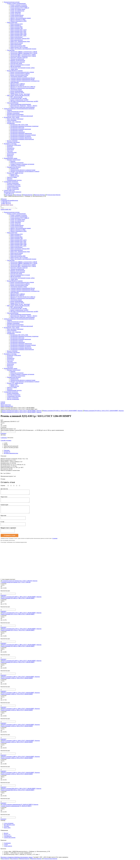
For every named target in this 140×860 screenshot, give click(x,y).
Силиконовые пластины (14, 186)
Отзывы (7, 451)
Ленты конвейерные (12, 102)
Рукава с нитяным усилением (18, 5)
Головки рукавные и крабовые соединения (22, 164)
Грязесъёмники (14, 82)
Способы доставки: (6, 440)
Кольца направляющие (16, 91)
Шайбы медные (14, 175)
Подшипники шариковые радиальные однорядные (24, 126)
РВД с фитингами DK (16, 97)
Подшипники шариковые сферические (21, 133)
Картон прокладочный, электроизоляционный (20, 116)
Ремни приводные (12, 22)
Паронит (9, 110)
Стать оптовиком (8, 823)
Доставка (11, 192)
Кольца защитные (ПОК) (17, 92)
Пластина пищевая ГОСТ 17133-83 (20, 64)
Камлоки (12, 161)
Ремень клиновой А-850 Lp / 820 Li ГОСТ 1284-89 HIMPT (17, 742)
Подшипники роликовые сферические (21, 137)
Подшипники (11, 123)
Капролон (10, 146)
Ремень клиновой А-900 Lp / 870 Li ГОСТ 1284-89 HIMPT (17, 758)
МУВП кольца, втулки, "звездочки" (20, 94)
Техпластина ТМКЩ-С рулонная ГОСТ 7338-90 (23, 51)
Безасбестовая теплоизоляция (15, 114)
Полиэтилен (10, 154)
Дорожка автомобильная (17, 59)
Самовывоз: (4, 437)
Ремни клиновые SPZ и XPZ (18, 31)
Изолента (9, 178)
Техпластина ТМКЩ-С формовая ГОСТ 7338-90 (23, 53)
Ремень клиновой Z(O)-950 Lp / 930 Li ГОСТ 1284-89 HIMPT (18, 662)
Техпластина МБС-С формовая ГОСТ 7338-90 (23, 56)
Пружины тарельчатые (13, 142)
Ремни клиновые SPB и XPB (18, 34)
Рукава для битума (15, 13)
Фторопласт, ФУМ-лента (14, 145)
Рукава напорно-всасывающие (18, 6)
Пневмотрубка (14, 168)
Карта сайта (7, 827)
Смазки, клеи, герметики (14, 121)
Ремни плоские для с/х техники (19, 47)
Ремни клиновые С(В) (16, 28)
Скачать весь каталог (9, 837)
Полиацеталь (10, 148)
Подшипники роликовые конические (20, 129)
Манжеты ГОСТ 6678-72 (17, 85)
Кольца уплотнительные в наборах (20, 73)
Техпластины (11, 50)
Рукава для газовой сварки (17, 9)
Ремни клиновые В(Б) (16, 27)
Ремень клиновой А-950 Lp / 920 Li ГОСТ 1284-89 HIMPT (17, 774)
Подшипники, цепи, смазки (11, 117)
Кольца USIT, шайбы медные (15, 173)
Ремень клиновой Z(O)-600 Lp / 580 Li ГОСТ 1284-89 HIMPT (18, 598)
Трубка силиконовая (12, 187)
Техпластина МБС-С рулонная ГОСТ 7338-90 (23, 54)
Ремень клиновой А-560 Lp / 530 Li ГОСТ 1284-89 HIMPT (17, 678)
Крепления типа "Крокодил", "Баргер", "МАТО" (23, 105)
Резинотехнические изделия (11, 2)
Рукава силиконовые (13, 183)
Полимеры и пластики (10, 143)
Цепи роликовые (11, 120)
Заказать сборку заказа (7, 204)
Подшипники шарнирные (17, 132)
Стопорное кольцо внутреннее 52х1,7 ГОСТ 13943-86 (15, 582)
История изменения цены (11, 453)
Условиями (54, 538)
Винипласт (10, 155)
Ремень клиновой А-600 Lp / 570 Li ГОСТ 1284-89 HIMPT (17, 694)
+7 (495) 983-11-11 (9, 193)
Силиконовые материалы (11, 181)
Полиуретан (10, 149)
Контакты (6, 192)
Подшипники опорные (16, 130)
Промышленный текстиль (14, 180)
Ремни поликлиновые (16, 37)
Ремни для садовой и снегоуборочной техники (23, 48)
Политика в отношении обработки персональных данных (17, 857)
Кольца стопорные (12, 140)
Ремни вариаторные (15, 44)
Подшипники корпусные (17, 127)
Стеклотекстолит (12, 152)
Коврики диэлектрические (17, 60)
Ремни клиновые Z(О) (16, 24)
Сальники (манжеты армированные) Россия (22, 78)
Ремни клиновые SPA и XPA (18, 32)
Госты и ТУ (7, 834)
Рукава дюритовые (15, 12)
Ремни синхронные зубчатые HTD (19, 38)
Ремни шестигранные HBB (17, 45)
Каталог (6, 833)
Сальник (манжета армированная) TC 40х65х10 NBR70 (16, 806)
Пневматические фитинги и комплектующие (22, 170)
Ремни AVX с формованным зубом (20, 41)
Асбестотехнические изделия (15, 111)
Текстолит (10, 151)
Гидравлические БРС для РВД (18, 98)
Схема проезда (8, 846)
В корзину (3, 433)
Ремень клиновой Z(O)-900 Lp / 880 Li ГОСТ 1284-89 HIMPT (18, 646)
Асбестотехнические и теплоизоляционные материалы (19, 108)
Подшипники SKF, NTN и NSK (19, 124)
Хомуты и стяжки (12, 177)
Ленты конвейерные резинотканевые (20, 104)
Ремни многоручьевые (16, 43)
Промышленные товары (10, 158)
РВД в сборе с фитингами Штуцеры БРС (18, 95)
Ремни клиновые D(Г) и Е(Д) (18, 29)
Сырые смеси (14, 69)
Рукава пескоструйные (16, 16)
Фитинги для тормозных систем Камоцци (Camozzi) (24, 171)
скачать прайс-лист (6, 209)
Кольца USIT (14, 174)
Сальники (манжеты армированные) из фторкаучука (24, 81)
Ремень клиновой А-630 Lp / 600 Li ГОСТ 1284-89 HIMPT (17, 710)
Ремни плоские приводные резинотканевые (22, 107)
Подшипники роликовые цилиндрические (22, 139)
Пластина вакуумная (16, 63)
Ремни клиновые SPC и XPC (18, 35)
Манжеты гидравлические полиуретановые (22, 88)
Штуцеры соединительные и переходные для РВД (24, 101)
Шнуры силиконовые (13, 189)
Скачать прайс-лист (9, 190)
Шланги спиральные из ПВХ (18, 21)
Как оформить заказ (9, 824)
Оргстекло (10, 156)
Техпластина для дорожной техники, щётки (22, 67)
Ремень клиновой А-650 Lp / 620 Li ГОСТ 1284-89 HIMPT (17, 726)
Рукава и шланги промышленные (16, 3)
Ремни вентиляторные (16, 40)
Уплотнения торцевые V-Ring (18, 76)
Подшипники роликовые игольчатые (20, 136)
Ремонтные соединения (16, 162)
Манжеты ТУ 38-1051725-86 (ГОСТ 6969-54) (22, 86)
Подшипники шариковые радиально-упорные (23, 135)
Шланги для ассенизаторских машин (20, 18)
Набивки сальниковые (13, 113)
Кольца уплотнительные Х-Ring (19, 75)
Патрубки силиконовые (13, 184)
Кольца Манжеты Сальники (15, 70)
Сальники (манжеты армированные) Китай (22, 79)
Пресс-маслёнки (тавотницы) (15, 118)
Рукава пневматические (17, 15)
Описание (6, 450)
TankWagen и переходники (17, 165)
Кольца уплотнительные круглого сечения (22, 72)
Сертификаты (8, 836)
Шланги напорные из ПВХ (17, 19)
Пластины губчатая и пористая (18, 57)
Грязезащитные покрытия (17, 62)
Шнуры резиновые (15, 66)
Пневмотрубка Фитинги (14, 167)
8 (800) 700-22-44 (6, 203)
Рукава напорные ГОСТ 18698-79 (19, 8)
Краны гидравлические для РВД (19, 100)
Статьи (6, 844)
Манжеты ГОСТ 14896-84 (17, 83)
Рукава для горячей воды (17, 10)
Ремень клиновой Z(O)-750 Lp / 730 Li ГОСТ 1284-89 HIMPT (18, 630)
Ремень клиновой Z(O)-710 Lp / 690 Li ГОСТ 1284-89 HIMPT (18, 614)
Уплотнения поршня (16, 89)
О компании (17, 192)
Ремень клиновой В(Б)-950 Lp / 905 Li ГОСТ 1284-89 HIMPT (17, 790)
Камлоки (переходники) (13, 159)
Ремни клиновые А (15, 25)
